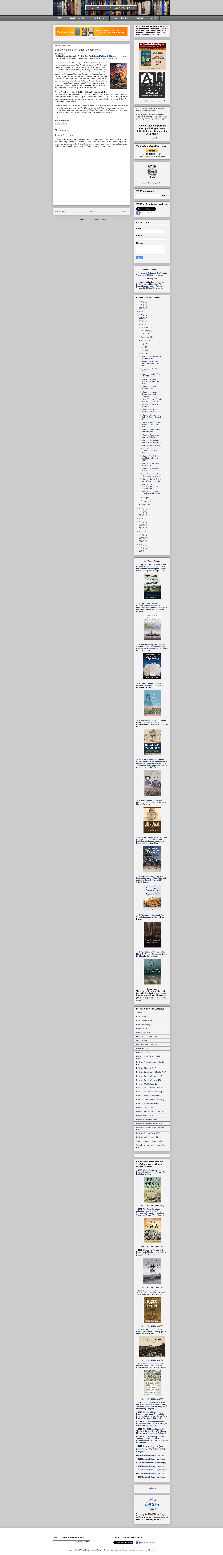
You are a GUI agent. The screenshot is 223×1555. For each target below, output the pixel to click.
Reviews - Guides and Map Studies (149, 1100)
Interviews (140, 1040)
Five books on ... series (145, 1036)
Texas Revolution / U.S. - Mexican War (150, 1145)
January (144, 504)
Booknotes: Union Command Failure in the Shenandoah (151, 441)
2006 (141, 548)
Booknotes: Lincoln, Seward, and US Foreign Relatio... (151, 480)
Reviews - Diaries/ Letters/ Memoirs (149, 1088)
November (145, 331)
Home (92, 212)
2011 (141, 531)
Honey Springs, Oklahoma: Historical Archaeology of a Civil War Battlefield (151, 1172)
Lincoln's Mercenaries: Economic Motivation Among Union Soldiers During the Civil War (150, 1414)
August (144, 340)
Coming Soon (141, 1032)
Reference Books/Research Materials (150, 1056)
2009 (141, 538)
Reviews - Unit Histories (145, 1137)
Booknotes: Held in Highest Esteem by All (150, 357)
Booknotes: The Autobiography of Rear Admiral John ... (149, 486)
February (144, 501)
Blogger (151, 1550)
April (143, 353)
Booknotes (65, 120)
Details (146, 122)
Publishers (140, 1048)
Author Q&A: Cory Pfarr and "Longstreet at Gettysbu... (151, 493)
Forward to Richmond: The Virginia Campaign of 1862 (150, 916)
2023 (141, 311)
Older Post (123, 212)
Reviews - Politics (143, 1115)
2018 (141, 509)
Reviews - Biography (144, 1068)
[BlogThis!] (58, 123)
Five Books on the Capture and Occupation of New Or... (150, 364)
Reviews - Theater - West (145, 1133)
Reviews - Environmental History (148, 1092)
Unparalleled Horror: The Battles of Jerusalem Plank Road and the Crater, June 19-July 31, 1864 (151, 878)
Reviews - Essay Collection (146, 1096)
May (143, 350)
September (145, 337)
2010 (141, 535)
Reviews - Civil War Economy (147, 1076)
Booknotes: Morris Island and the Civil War (149, 436)
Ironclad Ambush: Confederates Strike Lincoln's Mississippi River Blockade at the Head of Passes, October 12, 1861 (150, 285)
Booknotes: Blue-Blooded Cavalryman (149, 464)
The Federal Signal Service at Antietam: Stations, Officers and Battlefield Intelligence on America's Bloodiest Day (151, 840)
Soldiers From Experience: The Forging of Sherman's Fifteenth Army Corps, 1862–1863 (150, 1293)
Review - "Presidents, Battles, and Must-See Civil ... (149, 381)
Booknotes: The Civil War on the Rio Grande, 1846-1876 (151, 458)
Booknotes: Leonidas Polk (150, 445)
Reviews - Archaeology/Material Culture (151, 1062)
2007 (141, 544)
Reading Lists (141, 1052)
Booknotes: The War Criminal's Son (148, 388)
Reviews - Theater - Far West (147, 1123)
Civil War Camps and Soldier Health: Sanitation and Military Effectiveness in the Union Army (151, 722)
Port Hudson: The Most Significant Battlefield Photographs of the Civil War (151, 1332)
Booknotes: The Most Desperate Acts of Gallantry (148, 394)
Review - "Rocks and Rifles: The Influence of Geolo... (150, 475)
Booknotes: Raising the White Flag (149, 470)
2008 (141, 541)
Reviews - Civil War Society (146, 1080)
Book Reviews (141, 1021)
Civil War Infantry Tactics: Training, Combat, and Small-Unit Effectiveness (150, 1438)
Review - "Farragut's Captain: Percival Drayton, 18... (151, 400)
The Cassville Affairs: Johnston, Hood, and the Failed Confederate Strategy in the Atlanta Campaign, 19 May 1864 (150, 1212)
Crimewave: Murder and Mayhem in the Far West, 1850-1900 (150, 801)
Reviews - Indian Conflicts (146, 1104)
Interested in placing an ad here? (152, 101)
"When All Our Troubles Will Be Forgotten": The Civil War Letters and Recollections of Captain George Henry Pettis (151, 568)
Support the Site (120, 18)
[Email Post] (58, 117)
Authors (139, 1013)
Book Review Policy (77, 18)
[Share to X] (61, 123)
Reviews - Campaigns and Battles (149, 1072)
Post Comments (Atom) (97, 220)
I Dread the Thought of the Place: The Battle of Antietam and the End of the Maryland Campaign (151, 1252)
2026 (141, 302)
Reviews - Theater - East (145, 1119)
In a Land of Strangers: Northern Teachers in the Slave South (151, 684)
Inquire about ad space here (152, 183)
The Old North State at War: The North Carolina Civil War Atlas (150, 1430)
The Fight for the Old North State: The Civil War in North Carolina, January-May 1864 (151, 1405)
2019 (141, 324)
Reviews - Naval (142, 1108)
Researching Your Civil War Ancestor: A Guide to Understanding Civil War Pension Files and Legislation (152, 646)
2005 (141, 551)
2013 (141, 525)
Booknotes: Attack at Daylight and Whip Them (150, 411)
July (143, 344)
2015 (141, 518)
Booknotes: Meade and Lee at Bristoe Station (150, 431)
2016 (141, 515)
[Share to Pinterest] (66, 123)
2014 (141, 522)
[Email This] (56, 123)
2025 (141, 305)
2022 (141, 315)
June (143, 347)
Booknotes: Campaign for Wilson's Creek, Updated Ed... (150, 417)
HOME (59, 18)
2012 (141, 528)
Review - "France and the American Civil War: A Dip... (149, 451)
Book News (140, 1017)
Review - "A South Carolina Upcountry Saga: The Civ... (150, 424)
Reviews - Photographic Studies (148, 1112)
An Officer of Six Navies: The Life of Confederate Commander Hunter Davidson (152, 954)
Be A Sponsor (100, 18)
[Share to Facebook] (63, 123)
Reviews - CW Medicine (145, 1084)
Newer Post (60, 212)
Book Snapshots (142, 1025)
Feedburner (152, 1488)
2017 (141, 512)
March (143, 498)
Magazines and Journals (145, 1044)
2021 (141, 318)
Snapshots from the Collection (147, 1141)
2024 (141, 308)
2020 (141, 321)
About (153, 18)
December (145, 327)
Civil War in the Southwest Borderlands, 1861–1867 (150, 1423)
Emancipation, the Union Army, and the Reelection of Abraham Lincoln (151, 1448)
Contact (139, 18)
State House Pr (107, 58)
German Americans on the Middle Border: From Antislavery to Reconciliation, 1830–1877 (150, 1366)
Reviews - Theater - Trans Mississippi (150, 1127)
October (144, 334)
